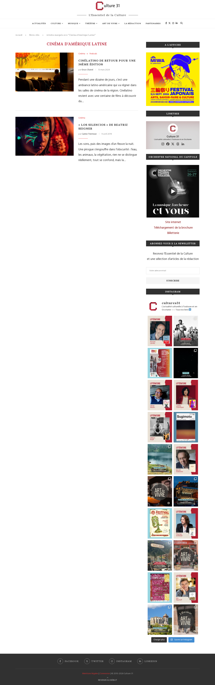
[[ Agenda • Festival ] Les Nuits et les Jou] (160, 523)
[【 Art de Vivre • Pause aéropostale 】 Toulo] (160, 491)
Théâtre (90, 23)
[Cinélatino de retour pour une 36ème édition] (44, 72)
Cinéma (81, 54)
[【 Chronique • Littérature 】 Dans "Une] (160, 427)
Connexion (105, 673)
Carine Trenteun (89, 134)
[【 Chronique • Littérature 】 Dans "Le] (186, 523)
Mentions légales (90, 673)
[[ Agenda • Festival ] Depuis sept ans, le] (160, 363)
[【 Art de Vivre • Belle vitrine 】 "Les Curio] (186, 555)
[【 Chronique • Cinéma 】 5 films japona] (186, 331)
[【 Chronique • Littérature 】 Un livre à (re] (186, 459)
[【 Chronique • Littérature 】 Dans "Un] (186, 395)
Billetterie (173, 233)
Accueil (18, 35)
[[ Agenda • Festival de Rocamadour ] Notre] (186, 491)
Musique (73, 23)
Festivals (93, 54)
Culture (56, 23)
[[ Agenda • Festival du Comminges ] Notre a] (160, 619)
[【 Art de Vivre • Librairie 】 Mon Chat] (186, 619)
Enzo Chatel (87, 70)
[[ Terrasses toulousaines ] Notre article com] (160, 555)
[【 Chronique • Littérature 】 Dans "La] (160, 395)
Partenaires (153, 23)
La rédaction (132, 23)
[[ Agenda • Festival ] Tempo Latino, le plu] (160, 587)
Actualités (39, 23)
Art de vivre (109, 23)
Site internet (173, 222)
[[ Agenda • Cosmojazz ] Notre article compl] (160, 459)
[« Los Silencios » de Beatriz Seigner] (44, 136)
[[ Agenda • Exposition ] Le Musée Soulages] (186, 427)
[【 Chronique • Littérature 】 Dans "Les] (186, 587)
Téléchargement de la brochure (173, 227)
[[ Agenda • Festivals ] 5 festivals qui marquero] (186, 363)
